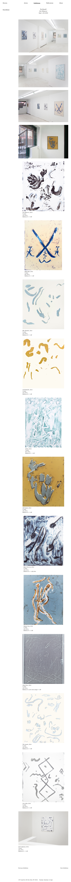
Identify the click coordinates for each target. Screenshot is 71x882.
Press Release (6, 9)
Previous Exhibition (23, 868)
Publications (49, 3)
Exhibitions (37, 3)
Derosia (5, 3)
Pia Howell (43, 9)
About (61, 3)
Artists (26, 3)
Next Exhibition (64, 868)
